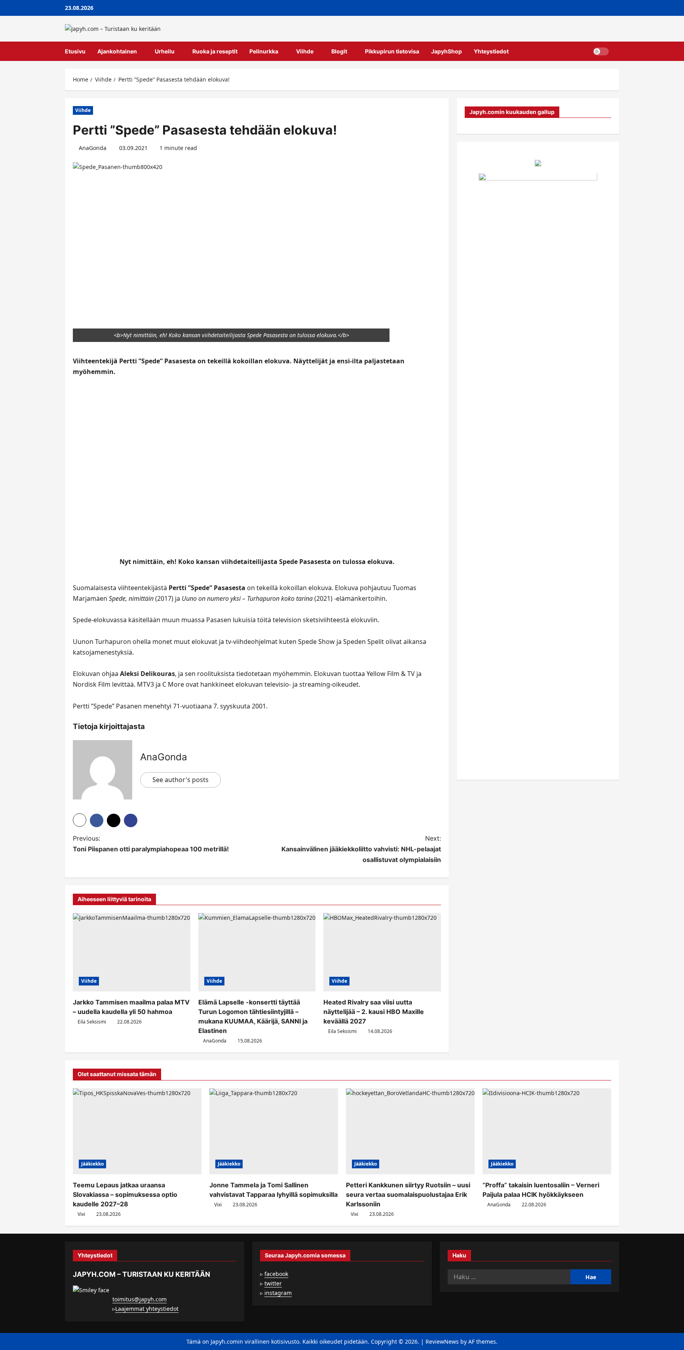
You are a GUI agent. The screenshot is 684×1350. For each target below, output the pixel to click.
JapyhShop (446, 51)
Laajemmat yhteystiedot (147, 1308)
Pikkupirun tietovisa (392, 51)
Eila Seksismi (92, 1021)
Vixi (81, 1214)
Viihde (305, 51)
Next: (361, 849)
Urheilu (165, 51)
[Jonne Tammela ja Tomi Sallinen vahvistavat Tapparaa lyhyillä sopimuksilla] (273, 1131)
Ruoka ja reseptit (215, 51)
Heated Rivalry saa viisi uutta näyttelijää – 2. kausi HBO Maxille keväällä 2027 (373, 1011)
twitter (273, 1283)
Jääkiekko (92, 1163)
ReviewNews (442, 1341)
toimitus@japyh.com (139, 1299)
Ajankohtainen (117, 51)
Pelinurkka (263, 51)
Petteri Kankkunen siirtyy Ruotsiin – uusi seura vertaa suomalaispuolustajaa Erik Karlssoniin (408, 1194)
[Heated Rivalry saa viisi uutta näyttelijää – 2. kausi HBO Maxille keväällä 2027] (382, 952)
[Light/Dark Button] (601, 51)
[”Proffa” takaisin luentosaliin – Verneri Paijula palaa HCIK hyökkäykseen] (547, 1131)
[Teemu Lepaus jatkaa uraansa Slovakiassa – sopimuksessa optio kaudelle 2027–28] (137, 1131)
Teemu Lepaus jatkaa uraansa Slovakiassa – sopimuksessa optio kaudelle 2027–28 (125, 1194)
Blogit (339, 51)
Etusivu (75, 51)
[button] (617, 51)
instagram (278, 1293)
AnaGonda (92, 148)
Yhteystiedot (491, 51)
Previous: (151, 843)
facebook (276, 1274)
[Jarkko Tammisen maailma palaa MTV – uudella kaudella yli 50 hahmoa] (131, 952)
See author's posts (180, 779)
